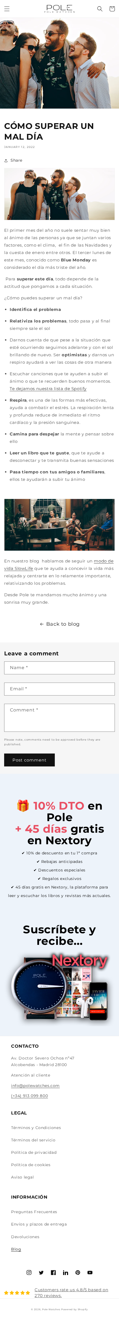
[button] (7, 9)
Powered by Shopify (74, 1309)
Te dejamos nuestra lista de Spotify (48, 388)
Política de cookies (30, 1164)
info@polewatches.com (35, 1085)
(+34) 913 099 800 (29, 1096)
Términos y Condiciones (36, 1127)
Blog (16, 1249)
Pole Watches (51, 1309)
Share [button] (16, 160)
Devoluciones (25, 1236)
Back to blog (63, 624)
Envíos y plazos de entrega (39, 1224)
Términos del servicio (33, 1140)
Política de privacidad (33, 1152)
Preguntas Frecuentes (34, 1211)
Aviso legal (22, 1177)
